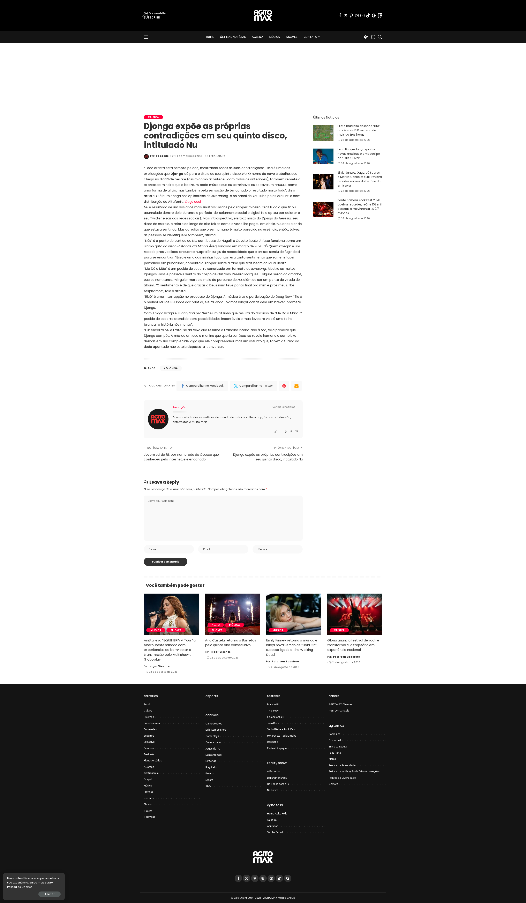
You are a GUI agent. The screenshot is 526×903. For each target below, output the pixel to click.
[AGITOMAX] (263, 15)
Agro (216, 624)
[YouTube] (362, 15)
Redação (162, 156)
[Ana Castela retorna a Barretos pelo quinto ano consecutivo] (232, 614)
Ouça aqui (193, 201)
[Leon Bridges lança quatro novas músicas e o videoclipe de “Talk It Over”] (323, 156)
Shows (176, 630)
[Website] (275, 431)
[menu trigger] (149, 37)
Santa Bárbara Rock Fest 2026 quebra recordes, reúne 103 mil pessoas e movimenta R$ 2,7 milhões (360, 206)
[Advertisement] (263, 74)
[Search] (379, 37)
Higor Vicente (159, 666)
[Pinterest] (351, 15)
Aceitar (49, 894)
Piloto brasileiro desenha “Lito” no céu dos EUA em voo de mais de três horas (359, 130)
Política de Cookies (19, 887)
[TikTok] (368, 15)
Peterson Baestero (285, 661)
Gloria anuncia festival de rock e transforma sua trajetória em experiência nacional (353, 645)
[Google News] (373, 15)
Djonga (172, 368)
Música (153, 117)
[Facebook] (340, 15)
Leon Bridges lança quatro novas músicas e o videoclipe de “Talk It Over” (359, 153)
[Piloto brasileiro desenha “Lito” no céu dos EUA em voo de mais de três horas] (323, 133)
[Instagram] (357, 15)
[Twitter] (346, 15)
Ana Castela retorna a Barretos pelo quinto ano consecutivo (230, 642)
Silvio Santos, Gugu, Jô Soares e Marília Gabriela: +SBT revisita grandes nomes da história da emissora (360, 179)
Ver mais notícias (283, 406)
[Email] (296, 386)
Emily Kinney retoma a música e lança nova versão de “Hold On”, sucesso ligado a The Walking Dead (291, 647)
